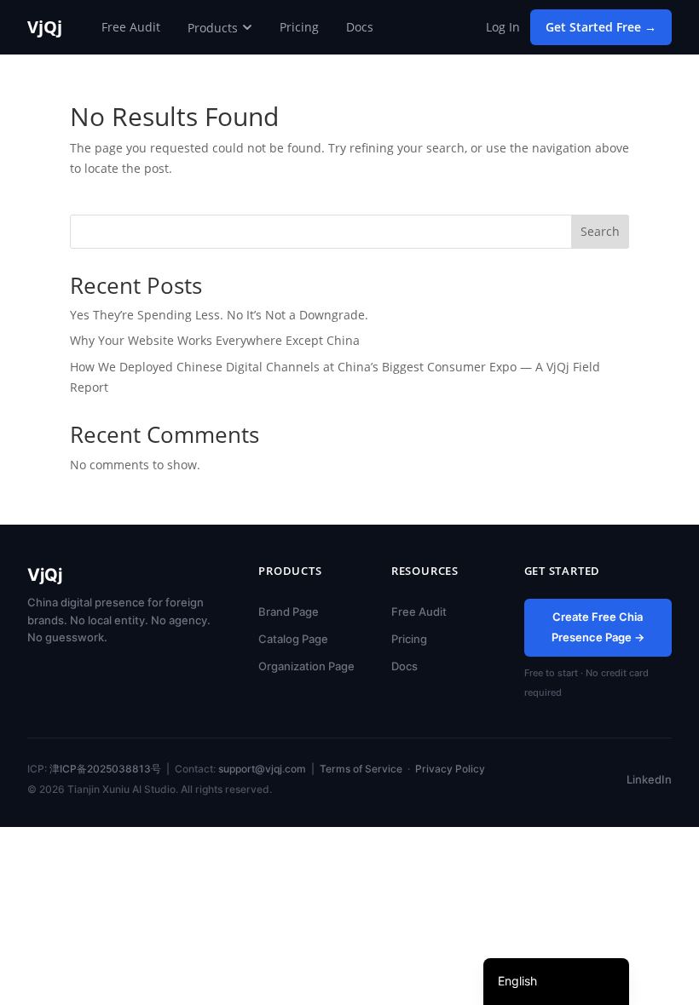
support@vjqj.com (262, 768)
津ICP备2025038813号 (105, 768)
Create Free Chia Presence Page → (598, 627)
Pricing (299, 27)
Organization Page (306, 666)
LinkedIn (649, 779)
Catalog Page (293, 639)
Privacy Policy (450, 768)
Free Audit (130, 27)
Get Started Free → (601, 27)
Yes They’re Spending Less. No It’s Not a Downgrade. (219, 315)
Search (600, 231)
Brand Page (288, 611)
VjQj (44, 27)
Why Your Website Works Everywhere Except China (215, 340)
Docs (359, 27)
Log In (503, 27)
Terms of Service (361, 768)
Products (213, 28)
